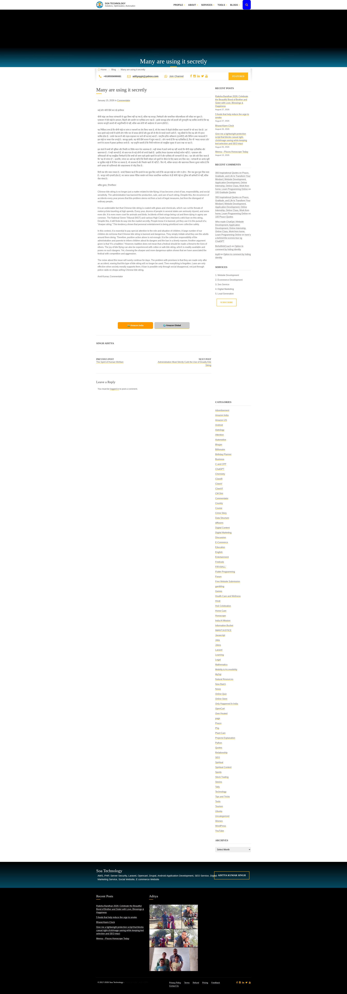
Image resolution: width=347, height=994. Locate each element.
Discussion (220, 537)
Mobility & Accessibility (226, 669)
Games (218, 591)
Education (220, 547)
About (192, 5)
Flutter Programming (225, 572)
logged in (114, 389)
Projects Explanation (225, 738)
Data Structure (222, 518)
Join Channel (176, 76)
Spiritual (219, 762)
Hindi (217, 601)
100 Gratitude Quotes (225, 192)
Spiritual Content (223, 767)
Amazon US (221, 420)
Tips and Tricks (222, 796)
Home (104, 69)
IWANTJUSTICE (223, 630)
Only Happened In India (226, 704)
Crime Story (221, 513)
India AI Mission (222, 620)
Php (217, 728)
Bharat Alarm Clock (224, 126)
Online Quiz (221, 694)
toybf (217, 254)
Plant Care (220, 733)
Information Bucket (224, 625)
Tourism (219, 806)
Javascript (220, 635)
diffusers (219, 523)
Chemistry (220, 474)
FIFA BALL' (220, 567)
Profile (178, 5)
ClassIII (218, 479)
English (219, 552)
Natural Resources (224, 679)
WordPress (220, 826)
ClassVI (219, 488)
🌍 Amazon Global (172, 325)
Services (206, 5)
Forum (218, 576)
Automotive (220, 440)
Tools (221, 5)
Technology (220, 792)
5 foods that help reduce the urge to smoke (116, 917)
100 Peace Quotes (224, 217)
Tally (217, 787)
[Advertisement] (173, 29)
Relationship (221, 752)
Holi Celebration (223, 606)
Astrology (219, 430)
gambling (219, 586)
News (218, 689)
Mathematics (221, 664)
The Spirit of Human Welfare (109, 362)
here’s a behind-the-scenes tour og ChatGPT (233, 238)
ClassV (218, 484)
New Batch (220, 684)
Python (218, 743)
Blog (113, 69)
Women (219, 821)
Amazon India (222, 415)
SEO (217, 757)
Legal (218, 660)
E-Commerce (221, 542)
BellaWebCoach (223, 246)
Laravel (218, 650)
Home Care (220, 611)
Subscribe (226, 302)
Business (219, 459)
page (217, 718)
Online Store (221, 699)
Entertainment (222, 557)
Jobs (217, 640)
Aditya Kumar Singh (232, 875)
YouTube (219, 831)
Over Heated (221, 713)
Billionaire (220, 449)
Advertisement (222, 410)
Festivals (219, 562)
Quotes (218, 748)
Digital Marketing (223, 532)
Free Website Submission (227, 581)
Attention (219, 435)
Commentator (123, 100)
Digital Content (222, 528)
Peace (218, 723)
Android (219, 425)
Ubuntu (218, 811)
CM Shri (219, 493)
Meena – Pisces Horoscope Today (231, 152)
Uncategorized (222, 816)
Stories (218, 782)
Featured (238, 76)
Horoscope (220, 616)
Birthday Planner (223, 454)
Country (219, 503)
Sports (218, 772)
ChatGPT (219, 469)
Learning (219, 655)
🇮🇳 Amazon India (135, 325)
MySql (218, 674)
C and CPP (220, 464)
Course (218, 508)
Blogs (234, 5)
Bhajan (218, 444)
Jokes (218, 645)
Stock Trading (222, 777)
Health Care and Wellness (228, 596)
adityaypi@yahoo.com (145, 76)
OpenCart (220, 708)
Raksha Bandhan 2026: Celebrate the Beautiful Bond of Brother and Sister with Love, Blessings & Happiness (120, 909)
